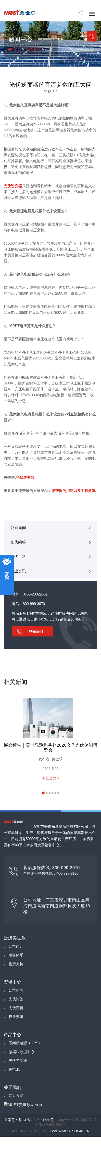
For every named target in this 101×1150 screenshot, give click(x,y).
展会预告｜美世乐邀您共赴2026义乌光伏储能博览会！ (50, 748)
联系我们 (92, 36)
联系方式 (16, 1096)
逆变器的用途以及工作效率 (73, 491)
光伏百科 (33, 49)
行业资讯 (18, 571)
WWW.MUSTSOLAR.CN (70, 1131)
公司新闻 (18, 528)
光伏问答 (18, 542)
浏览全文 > (51, 778)
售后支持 (16, 964)
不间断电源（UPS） (25, 1043)
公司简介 (16, 946)
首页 (16, 49)
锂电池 (14, 1069)
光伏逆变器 (13, 186)
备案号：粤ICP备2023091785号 (29, 1120)
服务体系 (16, 955)
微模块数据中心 (21, 1052)
